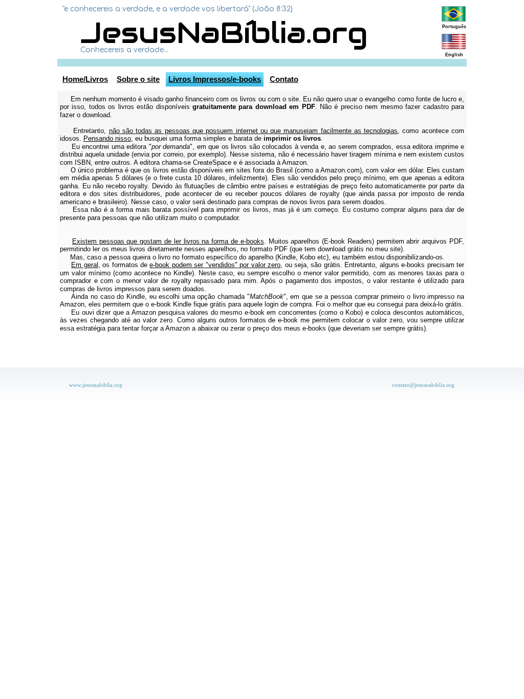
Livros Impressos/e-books (214, 79)
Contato (284, 79)
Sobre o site (138, 79)
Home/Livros (85, 79)
